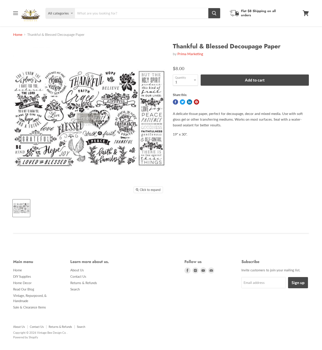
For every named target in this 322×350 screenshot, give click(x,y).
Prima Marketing (190, 54)
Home (17, 34)
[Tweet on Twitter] (182, 102)
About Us (77, 270)
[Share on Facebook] (175, 102)
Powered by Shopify (25, 337)
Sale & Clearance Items (29, 307)
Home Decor (22, 283)
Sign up (298, 282)
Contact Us (78, 276)
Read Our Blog (23, 289)
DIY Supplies (22, 276)
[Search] (214, 13)
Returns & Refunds (83, 283)
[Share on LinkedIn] (189, 102)
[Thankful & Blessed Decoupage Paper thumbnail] (21, 208)
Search (75, 289)
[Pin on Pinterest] (196, 102)
